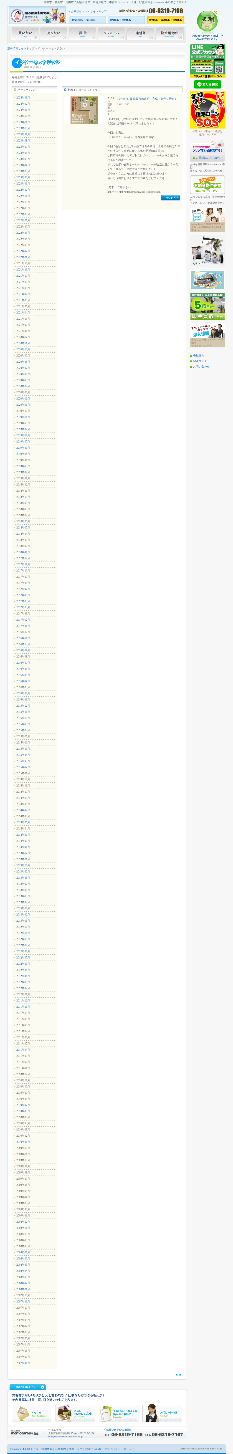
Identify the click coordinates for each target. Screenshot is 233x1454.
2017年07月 (23, 589)
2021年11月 (23, 269)
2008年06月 (23, 1258)
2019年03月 (23, 466)
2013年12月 (23, 853)
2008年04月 (23, 1270)
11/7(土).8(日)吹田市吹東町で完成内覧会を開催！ (147, 98)
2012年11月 (23, 933)
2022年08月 (23, 214)
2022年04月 (23, 238)
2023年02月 (23, 177)
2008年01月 (23, 1289)
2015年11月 (23, 711)
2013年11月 (23, 859)
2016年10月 (23, 644)
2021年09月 (23, 281)
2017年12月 (23, 558)
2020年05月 (23, 380)
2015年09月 (23, 724)
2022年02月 (23, 251)
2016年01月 (23, 699)
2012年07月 (23, 957)
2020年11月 (23, 343)
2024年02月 (23, 103)
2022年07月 (23, 220)
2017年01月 (23, 625)
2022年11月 (23, 195)
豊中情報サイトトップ (21, 48)
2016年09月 (23, 650)
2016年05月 (23, 675)
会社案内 (198, 355)
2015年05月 (23, 748)
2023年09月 (23, 134)
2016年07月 (23, 662)
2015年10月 (23, 718)
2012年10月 (23, 939)
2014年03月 (23, 834)
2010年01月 (23, 1141)
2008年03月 (23, 1277)
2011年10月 (23, 1012)
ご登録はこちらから (208, 157)
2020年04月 (23, 386)
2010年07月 (23, 1105)
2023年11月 (23, 122)
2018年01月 (23, 552)
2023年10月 (23, 128)
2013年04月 (23, 902)
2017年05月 (23, 601)
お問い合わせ (201, 366)
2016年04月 (23, 681)
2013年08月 (23, 877)
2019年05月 (23, 453)
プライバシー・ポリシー (119, 1449)
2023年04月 (23, 165)
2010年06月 (23, 1111)
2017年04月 (23, 607)
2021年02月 (23, 324)
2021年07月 (23, 294)
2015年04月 (23, 754)
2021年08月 (23, 288)
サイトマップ (98, 11)
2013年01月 (23, 920)
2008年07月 (23, 1252)
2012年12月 (23, 926)
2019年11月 (23, 417)
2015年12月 (23, 705)
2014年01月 (23, 847)
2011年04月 (23, 1049)
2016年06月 (23, 668)
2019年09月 (23, 429)
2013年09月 (23, 871)
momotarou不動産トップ (24, 1449)
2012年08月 (23, 951)
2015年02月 (23, 767)
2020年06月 (23, 374)
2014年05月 (23, 822)
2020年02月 (23, 398)
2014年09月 (23, 797)
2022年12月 (23, 189)
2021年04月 (23, 312)
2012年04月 (23, 976)
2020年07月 (23, 367)
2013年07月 (23, 883)
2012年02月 (23, 988)
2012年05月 (23, 969)
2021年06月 (23, 300)
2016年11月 (23, 638)
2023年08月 (23, 140)
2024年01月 (23, 109)
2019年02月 (23, 472)
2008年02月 (23, 1283)
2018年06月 (23, 521)
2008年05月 (23, 1264)
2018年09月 (23, 503)
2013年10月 (23, 865)
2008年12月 (23, 1221)
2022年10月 (23, 202)
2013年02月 (23, 914)
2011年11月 (23, 1006)
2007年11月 (23, 1301)
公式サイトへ (79, 11)
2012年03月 (23, 982)
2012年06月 (23, 963)
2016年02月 (23, 693)
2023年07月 (23, 146)
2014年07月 (23, 810)
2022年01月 (23, 257)
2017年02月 (23, 619)
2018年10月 (23, 496)
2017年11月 (23, 564)
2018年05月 (23, 527)
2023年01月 (23, 183)
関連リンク (200, 361)
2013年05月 (23, 896)
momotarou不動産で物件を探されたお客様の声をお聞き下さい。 (207, 227)
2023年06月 (23, 152)
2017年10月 (23, 570)
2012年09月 (23, 945)
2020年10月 (23, 349)
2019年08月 (23, 435)
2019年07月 (23, 441)
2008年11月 (23, 1227)
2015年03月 (23, 761)
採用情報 (46, 1449)
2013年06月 (23, 890)
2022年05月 (23, 232)
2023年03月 (23, 171)
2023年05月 (23, 159)
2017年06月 (23, 595)
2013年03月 (23, 908)
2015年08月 (23, 730)
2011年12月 (23, 1000)
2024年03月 (23, 97)
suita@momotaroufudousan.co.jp (65, 1436)
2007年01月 (23, 1363)
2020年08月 (23, 361)
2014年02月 (23, 840)
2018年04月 (23, 533)
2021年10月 (23, 275)
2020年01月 (23, 404)
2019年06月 (23, 447)
